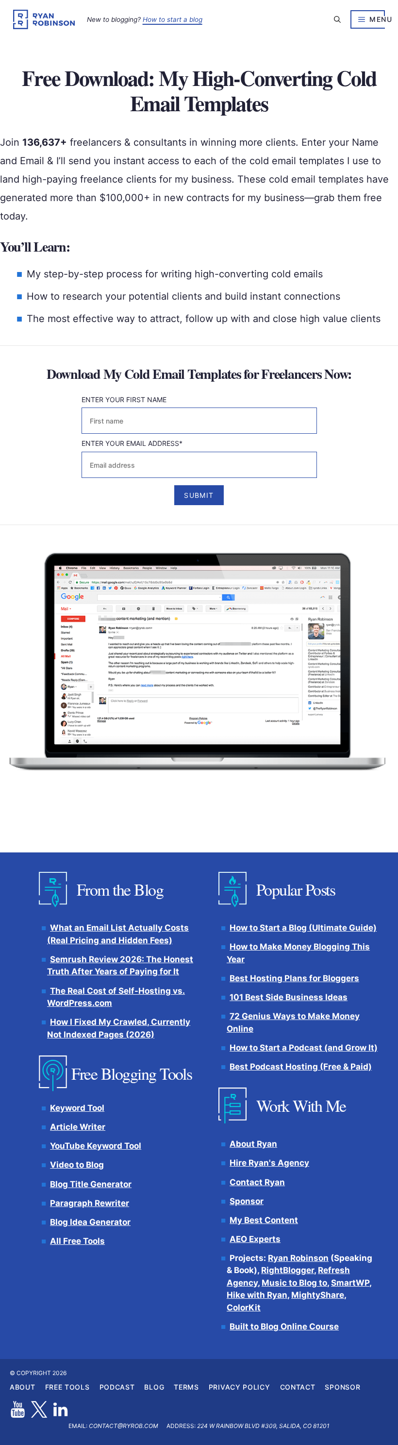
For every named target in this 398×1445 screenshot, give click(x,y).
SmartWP (350, 1283)
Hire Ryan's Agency (269, 1163)
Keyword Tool (77, 1108)
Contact (297, 1387)
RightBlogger (287, 1270)
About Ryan (253, 1144)
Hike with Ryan (257, 1295)
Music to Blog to (294, 1283)
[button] (337, 19)
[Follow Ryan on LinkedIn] (60, 1409)
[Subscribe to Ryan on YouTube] (18, 1409)
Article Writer (77, 1127)
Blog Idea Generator (90, 1222)
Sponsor (247, 1201)
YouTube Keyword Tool (95, 1146)
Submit (199, 495)
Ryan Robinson (298, 1258)
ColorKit (244, 1307)
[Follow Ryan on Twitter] (39, 1409)
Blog (154, 1387)
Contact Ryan (257, 1182)
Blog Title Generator (91, 1184)
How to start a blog (172, 19)
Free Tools (67, 1387)
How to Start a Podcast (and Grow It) (304, 1048)
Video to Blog (77, 1165)
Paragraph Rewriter (89, 1203)
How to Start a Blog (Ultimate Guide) (303, 928)
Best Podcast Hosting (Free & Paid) (301, 1066)
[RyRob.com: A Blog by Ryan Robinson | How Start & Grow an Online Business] (44, 19)
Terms (186, 1387)
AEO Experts (255, 1239)
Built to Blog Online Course (284, 1326)
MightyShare (317, 1295)
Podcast (117, 1387)
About (22, 1387)
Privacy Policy (239, 1387)
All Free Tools (77, 1241)
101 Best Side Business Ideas (289, 997)
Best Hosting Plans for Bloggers (294, 978)
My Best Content (264, 1220)
